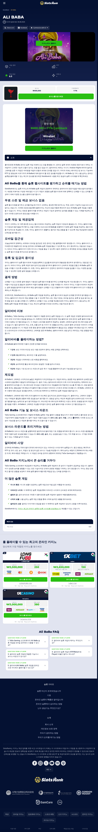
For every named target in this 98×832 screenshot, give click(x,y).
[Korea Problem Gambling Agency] (64, 795)
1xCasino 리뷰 (25, 619)
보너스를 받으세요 (56, 96)
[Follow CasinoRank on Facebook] (34, 766)
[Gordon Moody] (84, 795)
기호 (48, 698)
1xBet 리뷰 (72, 583)
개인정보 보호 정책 (48, 731)
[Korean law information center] (45, 795)
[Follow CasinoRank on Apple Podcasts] (62, 766)
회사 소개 (48, 727)
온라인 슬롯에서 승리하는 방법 (48, 706)
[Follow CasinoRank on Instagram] (40, 766)
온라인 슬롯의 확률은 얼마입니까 (48, 702)
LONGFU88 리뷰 (25, 583)
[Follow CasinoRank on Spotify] (57, 766)
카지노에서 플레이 (49, 43)
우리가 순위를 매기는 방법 (48, 740)
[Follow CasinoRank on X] (45, 766)
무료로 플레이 (49, 50)
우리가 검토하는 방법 (48, 736)
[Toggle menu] (4, 3)
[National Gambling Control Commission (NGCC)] (19, 795)
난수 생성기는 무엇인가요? (48, 711)
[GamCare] (43, 805)
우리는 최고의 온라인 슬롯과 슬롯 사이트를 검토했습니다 (39, 509)
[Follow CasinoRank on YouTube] (51, 766)
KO (47, 772)
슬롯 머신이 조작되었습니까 (48, 694)
